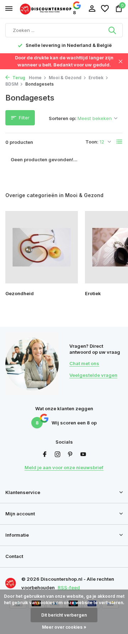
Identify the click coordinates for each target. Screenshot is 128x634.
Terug (18, 77)
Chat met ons (84, 363)
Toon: (91, 142)
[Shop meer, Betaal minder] (46, 9)
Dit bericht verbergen (64, 615)
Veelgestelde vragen (93, 375)
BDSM (11, 84)
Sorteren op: (62, 118)
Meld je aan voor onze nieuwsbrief (64, 467)
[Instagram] (57, 454)
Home (35, 77)
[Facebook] (45, 454)
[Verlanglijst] (105, 9)
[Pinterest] (70, 454)
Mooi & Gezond (65, 77)
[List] (119, 142)
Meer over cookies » (64, 627)
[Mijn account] (92, 9)
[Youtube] (83, 454)
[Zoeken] (112, 30)
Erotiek (96, 77)
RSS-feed (69, 587)
